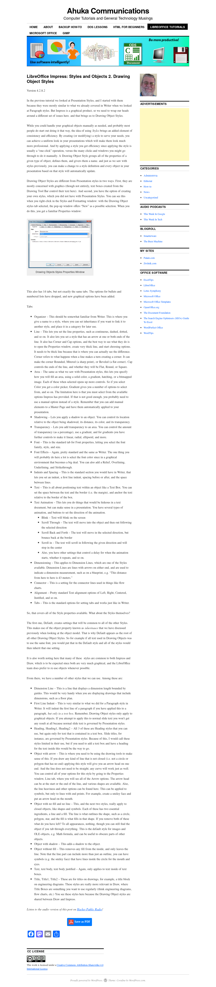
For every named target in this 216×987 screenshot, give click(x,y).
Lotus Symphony (152, 290)
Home (34, 27)
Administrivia (150, 175)
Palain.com (149, 257)
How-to (147, 186)
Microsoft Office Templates (157, 301)
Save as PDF (82, 921)
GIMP (66, 33)
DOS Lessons (98, 27)
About (48, 27)
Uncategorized (151, 197)
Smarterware (150, 235)
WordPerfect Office (153, 327)
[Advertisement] (171, 134)
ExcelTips (149, 279)
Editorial (148, 181)
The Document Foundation (157, 312)
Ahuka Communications (108, 10)
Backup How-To (70, 27)
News (147, 192)
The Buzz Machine (153, 241)
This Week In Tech (153, 219)
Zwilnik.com (150, 263)
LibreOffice (149, 285)
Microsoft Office (43, 33)
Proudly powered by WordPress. (86, 980)
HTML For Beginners (128, 27)
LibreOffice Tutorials (167, 27)
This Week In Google (154, 214)
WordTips (149, 333)
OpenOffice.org (151, 307)
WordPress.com (137, 980)
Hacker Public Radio (89, 909)
